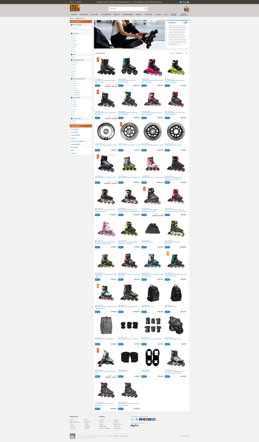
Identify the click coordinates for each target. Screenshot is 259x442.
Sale (166, 14)
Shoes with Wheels (78, 141)
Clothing (94, 14)
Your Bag (72, 426)
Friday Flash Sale (184, 14)
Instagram (87, 422)
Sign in (72, 2)
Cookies (86, 428)
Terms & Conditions (113, 436)
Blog (85, 420)
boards (104, 426)
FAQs (71, 424)
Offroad (116, 422)
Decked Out (117, 428)
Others (158, 14)
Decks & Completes (104, 428)
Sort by (172, 53)
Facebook (87, 426)
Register (79, 2)
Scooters (148, 14)
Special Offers (118, 424)
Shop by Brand (174, 14)
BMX (72, 150)
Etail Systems (185, 436)
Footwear (84, 14)
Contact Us (73, 428)
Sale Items (117, 426)
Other (73, 153)
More (97, 85)
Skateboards (127, 14)
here (131, 2)
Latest (74, 14)
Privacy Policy (123, 436)
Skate (100, 426)
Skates (116, 14)
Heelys (139, 14)
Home (71, 18)
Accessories (106, 14)
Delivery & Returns (75, 422)
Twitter (86, 424)
